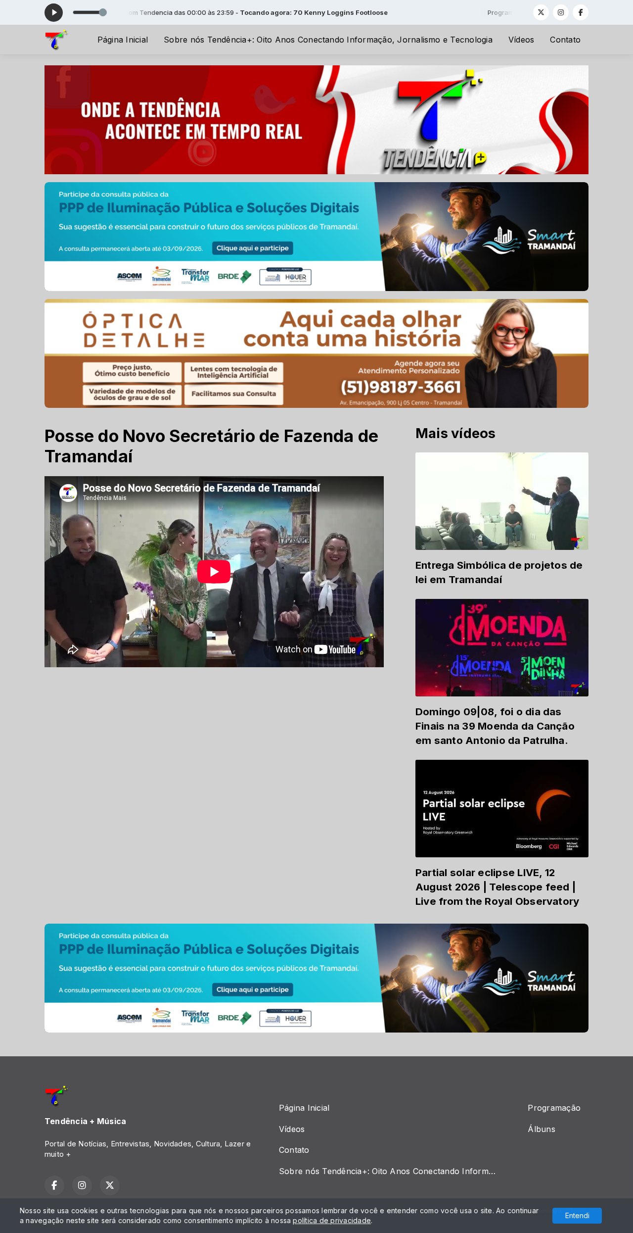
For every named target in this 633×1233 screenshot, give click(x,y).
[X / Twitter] (541, 12)
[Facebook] (580, 12)
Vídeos (521, 40)
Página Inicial (122, 40)
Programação (554, 1108)
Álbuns (541, 1129)
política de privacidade (332, 1220)
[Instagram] (561, 12)
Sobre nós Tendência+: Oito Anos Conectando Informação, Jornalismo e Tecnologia (328, 40)
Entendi (577, 1215)
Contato (565, 40)
